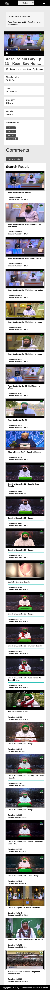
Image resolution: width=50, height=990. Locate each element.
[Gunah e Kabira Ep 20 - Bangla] (24, 538)
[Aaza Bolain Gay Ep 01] (24, 408)
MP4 (10, 128)
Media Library (25, 17)
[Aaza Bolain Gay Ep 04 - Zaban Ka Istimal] (24, 342)
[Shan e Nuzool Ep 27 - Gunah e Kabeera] (24, 440)
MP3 (10, 131)
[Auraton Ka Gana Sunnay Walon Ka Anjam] (24, 928)
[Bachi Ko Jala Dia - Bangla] (24, 570)
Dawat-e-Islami (13, 17)
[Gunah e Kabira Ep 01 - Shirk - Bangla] (24, 864)
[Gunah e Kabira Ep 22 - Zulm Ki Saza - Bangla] (24, 472)
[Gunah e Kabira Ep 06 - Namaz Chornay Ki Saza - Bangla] (24, 830)
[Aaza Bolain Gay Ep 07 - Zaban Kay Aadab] (24, 278)
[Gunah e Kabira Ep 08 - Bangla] (24, 798)
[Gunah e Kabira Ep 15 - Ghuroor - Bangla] (24, 634)
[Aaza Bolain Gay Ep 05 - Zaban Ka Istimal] (24, 310)
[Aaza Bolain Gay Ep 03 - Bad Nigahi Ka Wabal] (24, 374)
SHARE (11, 139)
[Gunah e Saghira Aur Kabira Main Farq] (24, 896)
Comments (14, 159)
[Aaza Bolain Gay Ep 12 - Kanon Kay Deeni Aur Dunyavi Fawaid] (24, 213)
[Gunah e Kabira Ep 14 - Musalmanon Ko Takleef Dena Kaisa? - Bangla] (24, 666)
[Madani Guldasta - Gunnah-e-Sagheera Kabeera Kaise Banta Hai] (24, 960)
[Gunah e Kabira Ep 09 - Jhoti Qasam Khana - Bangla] (24, 764)
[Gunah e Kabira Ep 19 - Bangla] (24, 602)
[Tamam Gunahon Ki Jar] (24, 700)
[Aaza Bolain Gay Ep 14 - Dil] (24, 181)
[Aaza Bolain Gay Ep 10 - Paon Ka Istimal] (24, 247)
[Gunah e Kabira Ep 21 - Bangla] (24, 506)
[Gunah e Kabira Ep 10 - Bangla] (24, 732)
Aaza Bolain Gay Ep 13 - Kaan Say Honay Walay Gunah (24, 23)
